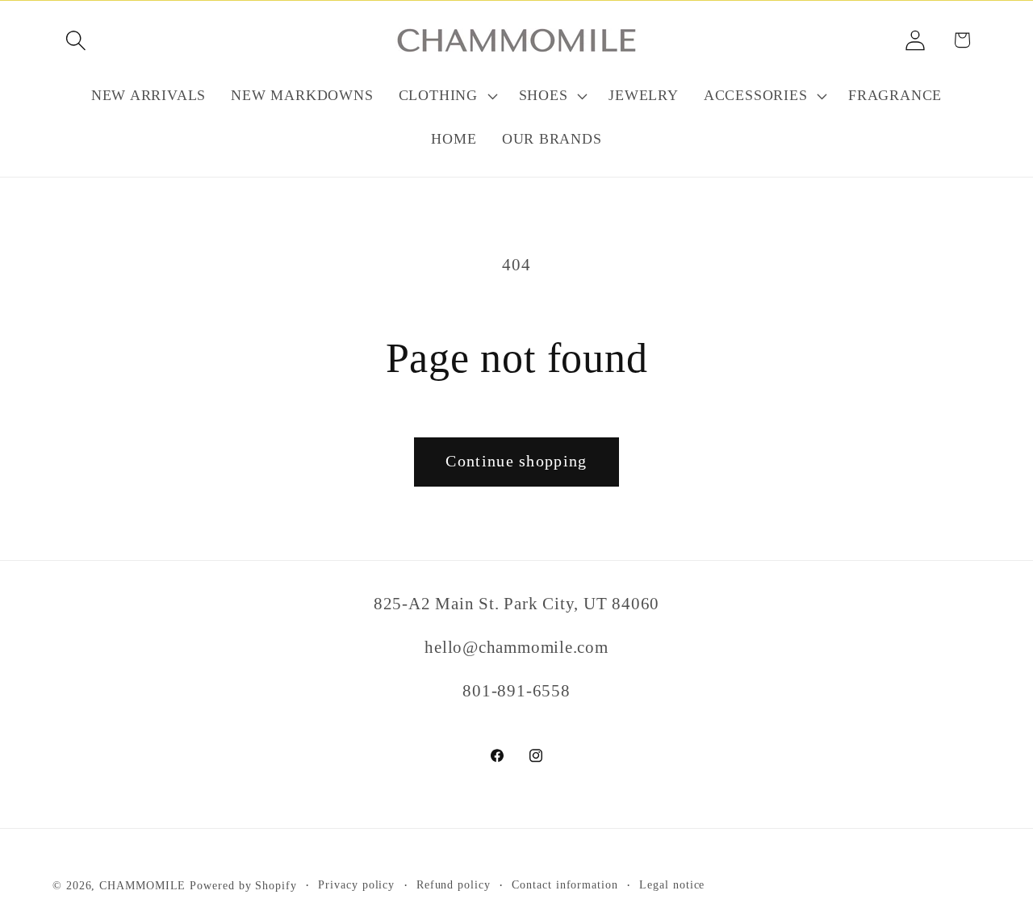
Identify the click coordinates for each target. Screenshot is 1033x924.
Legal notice (672, 884)
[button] (75, 40)
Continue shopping (516, 461)
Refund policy (453, 884)
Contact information (564, 884)
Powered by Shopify (243, 885)
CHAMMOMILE (142, 885)
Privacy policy (356, 884)
